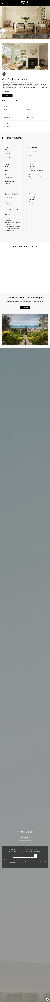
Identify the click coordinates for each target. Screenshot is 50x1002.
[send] (35, 856)
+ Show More (5, 91)
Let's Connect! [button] (25, 842)
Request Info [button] (7, 95)
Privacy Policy (12, 862)
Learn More (25, 307)
